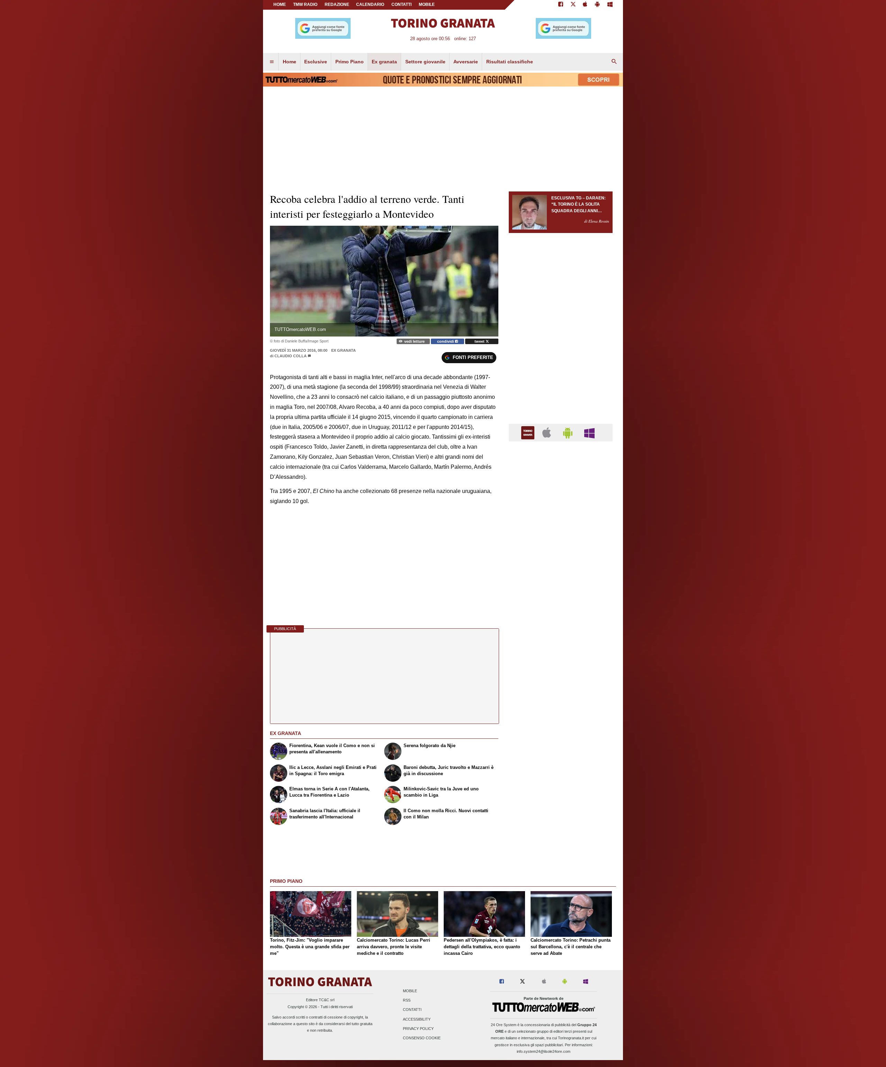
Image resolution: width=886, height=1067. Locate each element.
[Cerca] (614, 62)
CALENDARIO (370, 4)
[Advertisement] (561, 715)
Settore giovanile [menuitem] (425, 61)
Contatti (412, 1010)
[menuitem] (271, 62)
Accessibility (417, 1019)
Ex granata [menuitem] (384, 61)
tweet (480, 341)
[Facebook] (560, 5)
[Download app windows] (610, 5)
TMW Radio (305, 4)
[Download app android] (597, 5)
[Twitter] (573, 5)
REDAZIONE (337, 4)
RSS (406, 1000)
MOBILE (427, 4)
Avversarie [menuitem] (465, 61)
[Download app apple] (585, 5)
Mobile (410, 991)
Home (279, 4)
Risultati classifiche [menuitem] (509, 61)
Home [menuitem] (289, 61)
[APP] (528, 432)
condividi (446, 341)
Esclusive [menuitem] (315, 61)
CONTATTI (401, 4)
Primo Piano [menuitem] (349, 61)
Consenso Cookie (422, 1038)
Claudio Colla (291, 356)
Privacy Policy (418, 1028)
